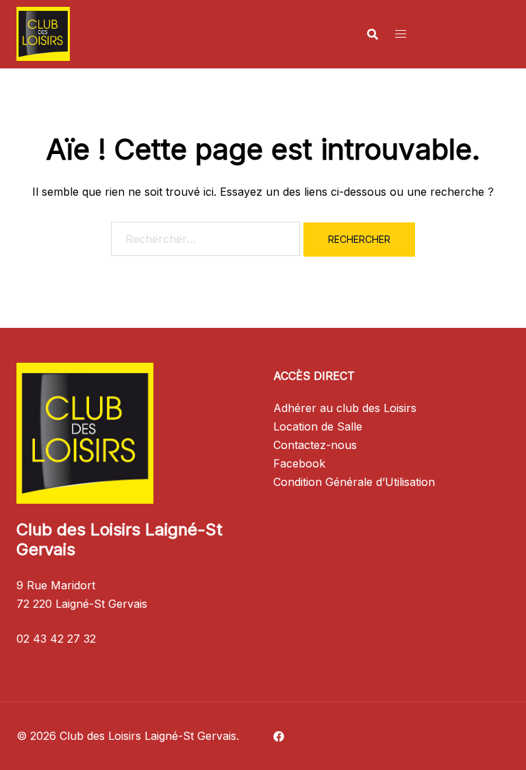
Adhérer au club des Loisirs (344, 408)
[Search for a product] (372, 34)
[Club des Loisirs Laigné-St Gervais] (43, 33)
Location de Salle (317, 426)
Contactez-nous (315, 445)
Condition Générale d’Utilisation (354, 482)
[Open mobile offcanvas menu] (400, 34)
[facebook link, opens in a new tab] (278, 736)
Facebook (299, 463)
